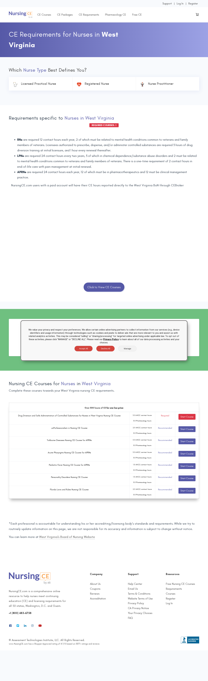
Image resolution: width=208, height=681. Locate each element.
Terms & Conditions (139, 593)
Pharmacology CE (115, 14)
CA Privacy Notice (138, 608)
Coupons (95, 588)
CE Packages (65, 14)
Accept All (83, 348)
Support (167, 3)
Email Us (133, 588)
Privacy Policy (136, 603)
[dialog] (104, 341)
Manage (127, 348)
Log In (180, 3)
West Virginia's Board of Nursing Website (67, 537)
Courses (170, 593)
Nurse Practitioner (160, 84)
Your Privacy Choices (140, 613)
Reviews (94, 593)
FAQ (130, 618)
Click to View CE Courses (104, 287)
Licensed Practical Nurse (38, 84)
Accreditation (98, 598)
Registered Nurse (97, 84)
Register (193, 3)
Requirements (174, 588)
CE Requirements (89, 14)
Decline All (105, 348)
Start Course (187, 416)
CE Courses (44, 14)
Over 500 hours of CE (95, 408)
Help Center (135, 584)
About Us (95, 584)
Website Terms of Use (140, 598)
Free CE (137, 14)
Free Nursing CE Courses (180, 584)
